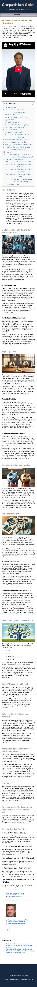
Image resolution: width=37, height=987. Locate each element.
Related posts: (14, 184)
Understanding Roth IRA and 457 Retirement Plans (18, 111)
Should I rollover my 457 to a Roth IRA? (21, 165)
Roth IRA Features (14, 115)
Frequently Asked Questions (16, 159)
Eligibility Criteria (10, 120)
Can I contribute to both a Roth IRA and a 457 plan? (21, 180)
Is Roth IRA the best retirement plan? (20, 175)
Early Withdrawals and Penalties (16, 142)
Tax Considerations (11, 130)
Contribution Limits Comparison (16, 127)
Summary (9, 152)
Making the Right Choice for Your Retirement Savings (18, 148)
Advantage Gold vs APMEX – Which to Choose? (19, 949)
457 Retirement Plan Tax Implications (20, 136)
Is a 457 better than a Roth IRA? (20, 162)
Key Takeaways (10, 107)
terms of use (25, 975)
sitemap (11, 975)
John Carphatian (15, 893)
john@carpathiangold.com (16, 923)
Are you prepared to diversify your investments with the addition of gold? (19, 155)
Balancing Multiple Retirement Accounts (19, 144)
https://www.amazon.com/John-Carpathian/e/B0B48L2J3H (18, 920)
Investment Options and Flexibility (17, 139)
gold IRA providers (19, 822)
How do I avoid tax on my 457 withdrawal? (20, 170)
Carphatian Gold (16, 896)
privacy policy (17, 975)
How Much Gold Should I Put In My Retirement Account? (19, 946)
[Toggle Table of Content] (30, 104)
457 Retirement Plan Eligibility (18, 125)
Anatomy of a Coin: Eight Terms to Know (17, 944)
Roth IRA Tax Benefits (16, 132)
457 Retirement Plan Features (18, 117)
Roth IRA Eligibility (14, 122)
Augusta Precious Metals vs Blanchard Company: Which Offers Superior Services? (20, 951)
